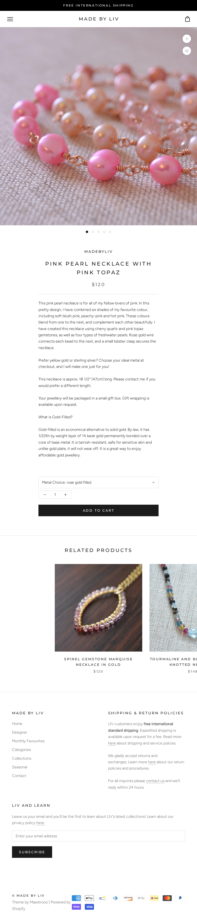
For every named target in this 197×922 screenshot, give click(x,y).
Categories (21, 749)
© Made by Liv (28, 895)
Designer (19, 732)
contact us (155, 780)
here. (40, 822)
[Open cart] (187, 19)
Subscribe (32, 852)
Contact (19, 775)
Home (17, 723)
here (112, 743)
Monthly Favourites (28, 741)
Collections (21, 758)
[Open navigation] (10, 19)
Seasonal (19, 767)
